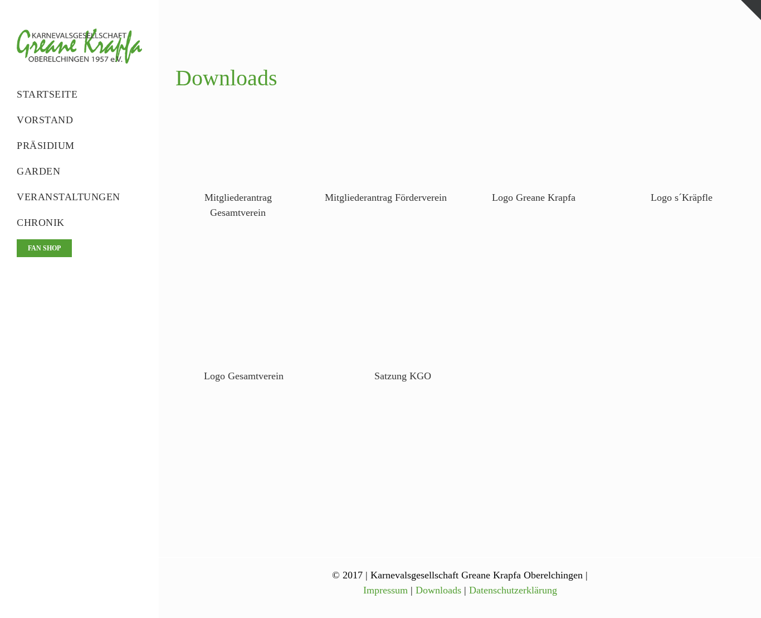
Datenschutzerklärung (513, 590)
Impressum (385, 590)
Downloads (438, 590)
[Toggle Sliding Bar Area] (751, 10)
